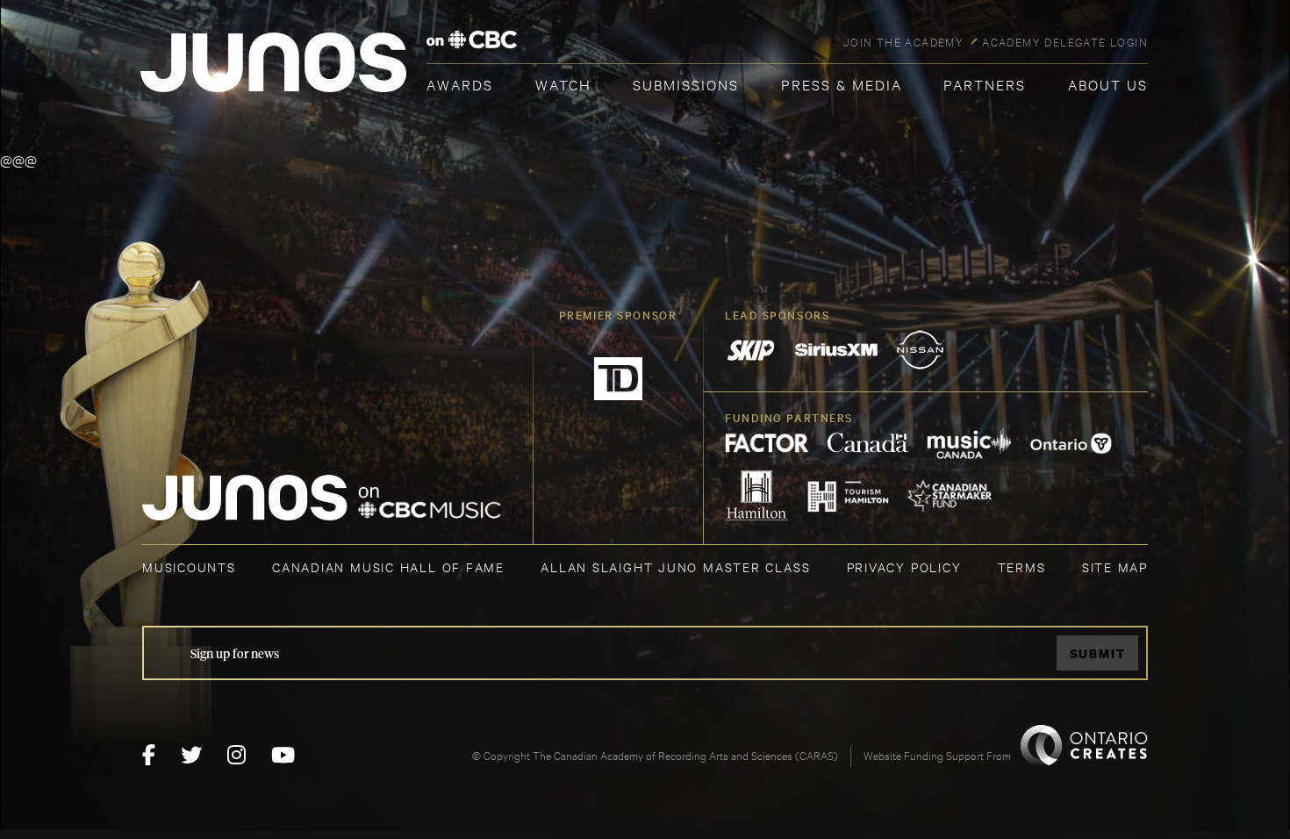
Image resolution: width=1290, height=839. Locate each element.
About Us (1108, 84)
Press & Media (841, 84)
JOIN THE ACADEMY (903, 41)
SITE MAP (1115, 566)
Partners (984, 84)
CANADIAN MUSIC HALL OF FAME (388, 566)
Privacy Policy (904, 566)
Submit (1098, 653)
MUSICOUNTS (189, 566)
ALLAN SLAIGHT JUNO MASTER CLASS (675, 566)
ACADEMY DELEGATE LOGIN (1065, 41)
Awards (459, 84)
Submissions (686, 84)
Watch (563, 84)
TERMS (1022, 566)
